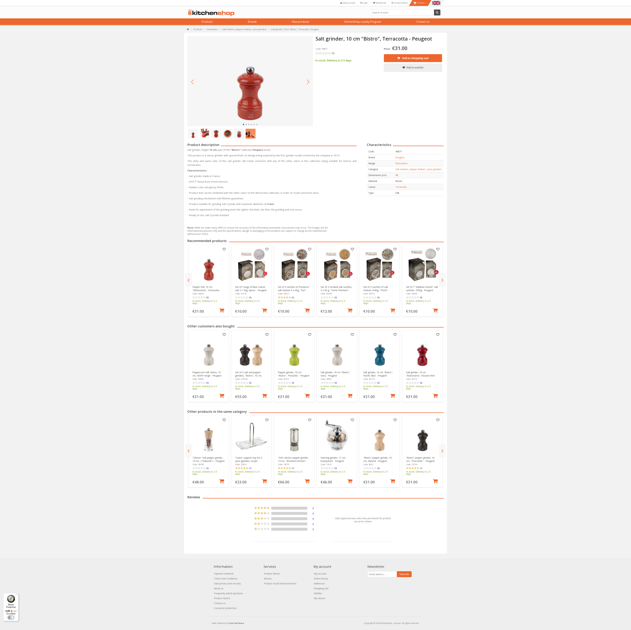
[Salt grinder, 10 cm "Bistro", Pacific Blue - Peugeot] (380, 350)
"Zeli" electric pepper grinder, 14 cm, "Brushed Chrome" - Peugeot (293, 461)
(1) (250, 468)
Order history (321, 578)
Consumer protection (225, 608)
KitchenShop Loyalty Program (362, 21)
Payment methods (224, 573)
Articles (268, 578)
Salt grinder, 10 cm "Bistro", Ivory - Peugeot (335, 374)
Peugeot (399, 157)
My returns (319, 598)
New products (300, 21)
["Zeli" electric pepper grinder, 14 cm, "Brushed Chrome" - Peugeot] (294, 436)
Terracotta (401, 186)
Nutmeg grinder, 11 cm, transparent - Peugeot (333, 459)
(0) (207, 297)
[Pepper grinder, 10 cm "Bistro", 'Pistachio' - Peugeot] (294, 350)
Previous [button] (188, 280)
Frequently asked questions (228, 593)
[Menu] (17, 595)
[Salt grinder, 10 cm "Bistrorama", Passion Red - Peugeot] (422, 350)
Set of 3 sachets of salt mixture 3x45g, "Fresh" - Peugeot (376, 290)
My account (320, 573)
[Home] (188, 30)
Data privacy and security (227, 583)
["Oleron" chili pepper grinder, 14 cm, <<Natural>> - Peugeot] (209, 436)
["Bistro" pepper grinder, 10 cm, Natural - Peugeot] (380, 436)
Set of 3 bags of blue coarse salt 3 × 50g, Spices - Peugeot (251, 288)
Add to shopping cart (415, 58)
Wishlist (318, 593)
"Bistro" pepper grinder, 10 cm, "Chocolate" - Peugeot (420, 459)
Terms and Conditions (225, 578)
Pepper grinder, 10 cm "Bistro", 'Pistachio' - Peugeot (293, 374)
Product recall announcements (280, 583)
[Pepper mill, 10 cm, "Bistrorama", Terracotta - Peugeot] (209, 265)
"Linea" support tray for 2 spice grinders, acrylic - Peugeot (248, 461)
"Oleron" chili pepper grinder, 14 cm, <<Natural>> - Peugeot (208, 459)
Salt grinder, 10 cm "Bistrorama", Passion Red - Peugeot (421, 375)
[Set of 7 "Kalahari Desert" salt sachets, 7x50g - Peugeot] (422, 265)
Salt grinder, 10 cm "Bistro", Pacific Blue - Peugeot (378, 374)
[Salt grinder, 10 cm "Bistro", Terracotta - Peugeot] (250, 81)
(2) (293, 297)
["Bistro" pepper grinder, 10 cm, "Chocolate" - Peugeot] (422, 436)
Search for (437, 12)
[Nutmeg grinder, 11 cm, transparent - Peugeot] (337, 436)
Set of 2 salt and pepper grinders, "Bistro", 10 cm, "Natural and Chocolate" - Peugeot (249, 377)
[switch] (11, 617)
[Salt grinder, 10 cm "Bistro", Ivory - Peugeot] (337, 350)
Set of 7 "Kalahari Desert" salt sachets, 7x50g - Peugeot (422, 288)
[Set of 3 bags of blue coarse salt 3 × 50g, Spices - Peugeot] (251, 265)
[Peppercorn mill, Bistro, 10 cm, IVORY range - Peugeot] (209, 350)
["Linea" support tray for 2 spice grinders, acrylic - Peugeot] (251, 436)
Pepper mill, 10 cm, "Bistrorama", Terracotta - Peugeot (206, 290)
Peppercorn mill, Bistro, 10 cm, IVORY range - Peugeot (207, 374)
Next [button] (442, 280)
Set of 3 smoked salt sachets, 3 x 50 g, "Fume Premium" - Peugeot (336, 290)
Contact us (422, 21)
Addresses (319, 583)
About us (218, 588)
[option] (208, 281)
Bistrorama (401, 163)
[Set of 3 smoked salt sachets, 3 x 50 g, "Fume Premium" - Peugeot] (337, 265)
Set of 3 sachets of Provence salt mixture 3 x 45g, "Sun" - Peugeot (293, 290)
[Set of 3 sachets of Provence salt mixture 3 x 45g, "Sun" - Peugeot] (294, 265)
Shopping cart (321, 588)
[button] (192, 82)
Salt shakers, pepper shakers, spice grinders (418, 169)
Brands (252, 21)
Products (207, 21)
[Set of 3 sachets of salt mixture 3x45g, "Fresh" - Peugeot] (380, 265)
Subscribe (404, 574)
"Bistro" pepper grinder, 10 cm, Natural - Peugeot (377, 459)
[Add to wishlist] (224, 249)
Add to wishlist (414, 67)
